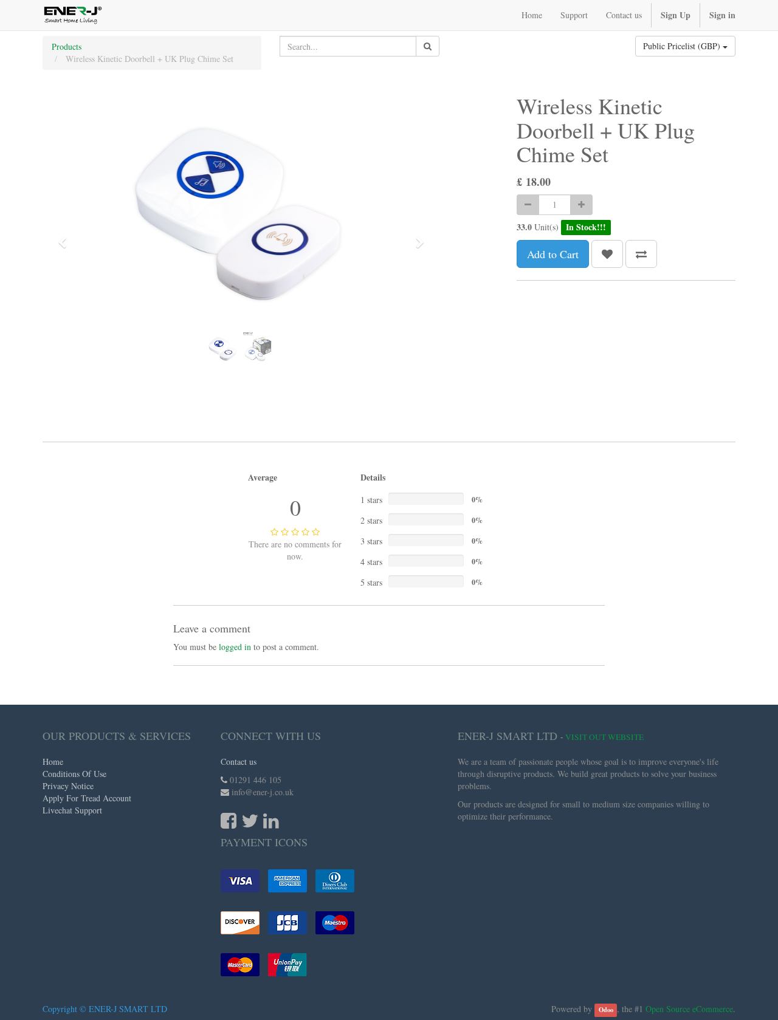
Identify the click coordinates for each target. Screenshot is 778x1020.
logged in (235, 646)
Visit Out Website (604, 736)
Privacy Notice (68, 786)
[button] (66, 237)
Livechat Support (72, 810)
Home (53, 761)
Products (66, 46)
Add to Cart (553, 254)
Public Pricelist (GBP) (683, 46)
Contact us (238, 761)
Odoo (606, 1010)
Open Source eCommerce (689, 1009)
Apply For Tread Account (87, 798)
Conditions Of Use (74, 773)
